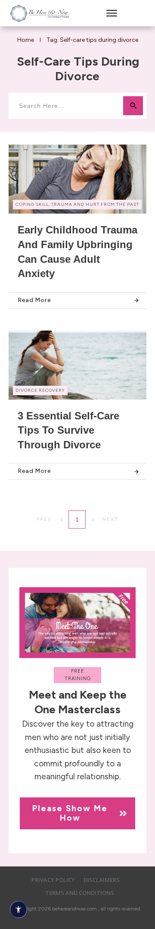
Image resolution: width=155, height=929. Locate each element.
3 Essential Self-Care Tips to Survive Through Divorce (68, 430)
